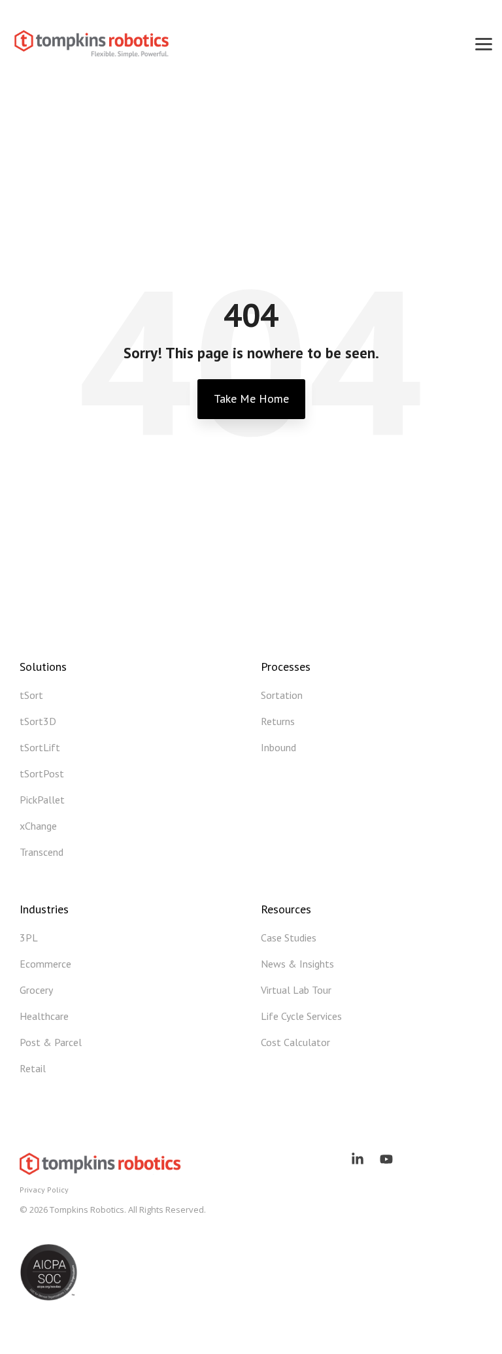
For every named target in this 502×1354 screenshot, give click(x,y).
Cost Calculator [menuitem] (295, 1042)
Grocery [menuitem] (36, 989)
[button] (483, 43)
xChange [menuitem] (38, 825)
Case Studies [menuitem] (288, 937)
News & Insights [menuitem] (297, 963)
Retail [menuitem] (33, 1068)
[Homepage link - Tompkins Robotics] (101, 1169)
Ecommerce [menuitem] (45, 963)
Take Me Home (251, 398)
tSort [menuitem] (31, 695)
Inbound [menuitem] (278, 747)
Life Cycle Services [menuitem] (301, 1016)
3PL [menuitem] (29, 937)
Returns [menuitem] (278, 721)
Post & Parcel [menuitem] (51, 1042)
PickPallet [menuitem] (42, 799)
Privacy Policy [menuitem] (44, 1189)
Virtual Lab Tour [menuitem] (296, 989)
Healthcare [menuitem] (44, 1016)
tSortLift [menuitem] (40, 747)
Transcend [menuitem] (41, 851)
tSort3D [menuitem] (38, 721)
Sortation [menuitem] (282, 695)
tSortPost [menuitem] (42, 773)
